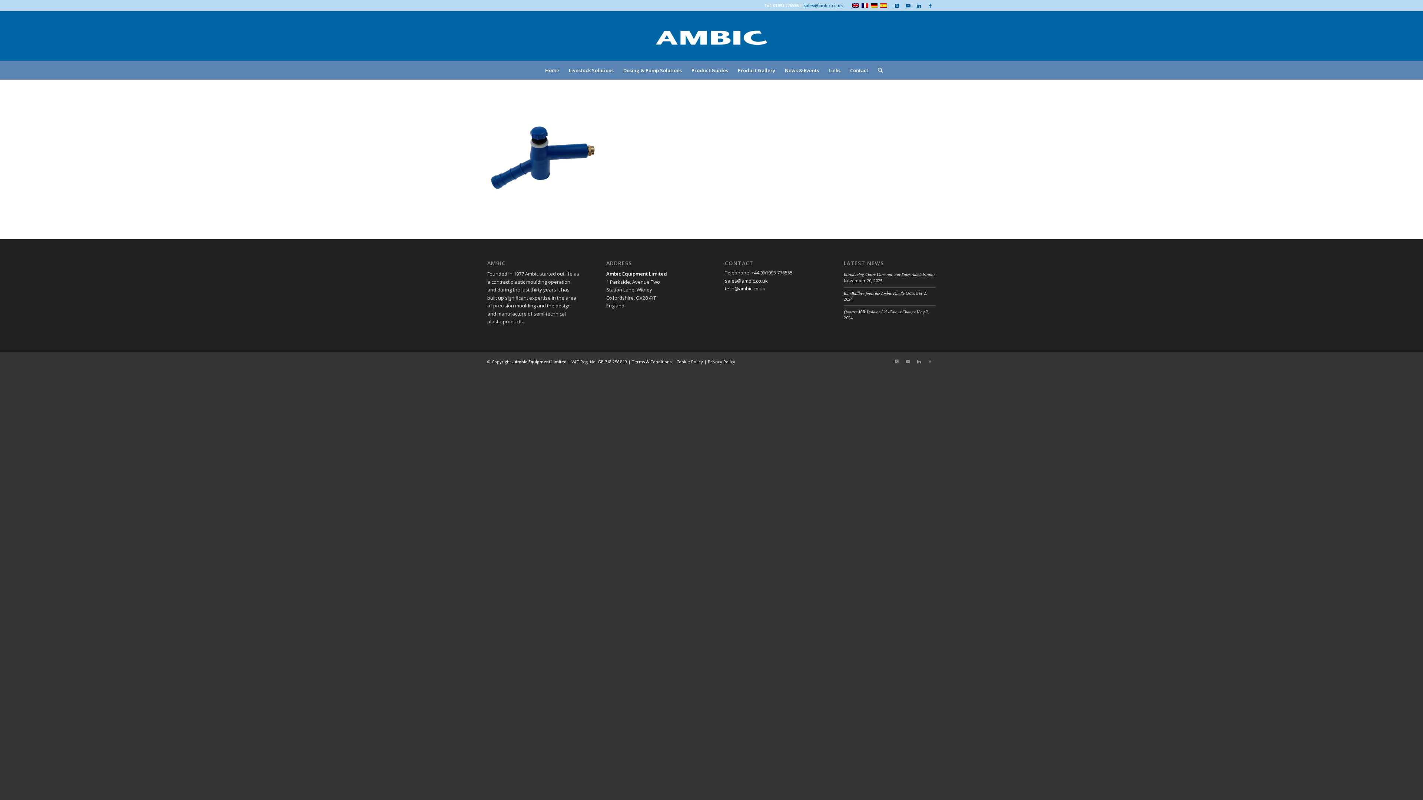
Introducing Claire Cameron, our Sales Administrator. (890, 274)
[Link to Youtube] (907, 5)
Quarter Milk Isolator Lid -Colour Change (880, 311)
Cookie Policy (689, 361)
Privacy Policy (721, 361)
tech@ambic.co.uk (745, 288)
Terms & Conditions (651, 361)
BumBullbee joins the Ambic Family (874, 293)
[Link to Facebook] (930, 5)
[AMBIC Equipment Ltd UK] (711, 44)
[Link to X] (896, 5)
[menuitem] (552, 70)
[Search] (878, 70)
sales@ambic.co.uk (823, 5)
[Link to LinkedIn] (919, 5)
